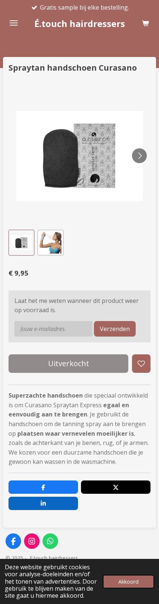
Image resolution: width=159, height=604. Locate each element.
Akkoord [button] (128, 581)
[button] (21, 243)
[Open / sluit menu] (14, 23)
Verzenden (115, 329)
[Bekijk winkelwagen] (145, 23)
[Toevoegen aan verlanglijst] (141, 363)
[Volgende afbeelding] (139, 155)
